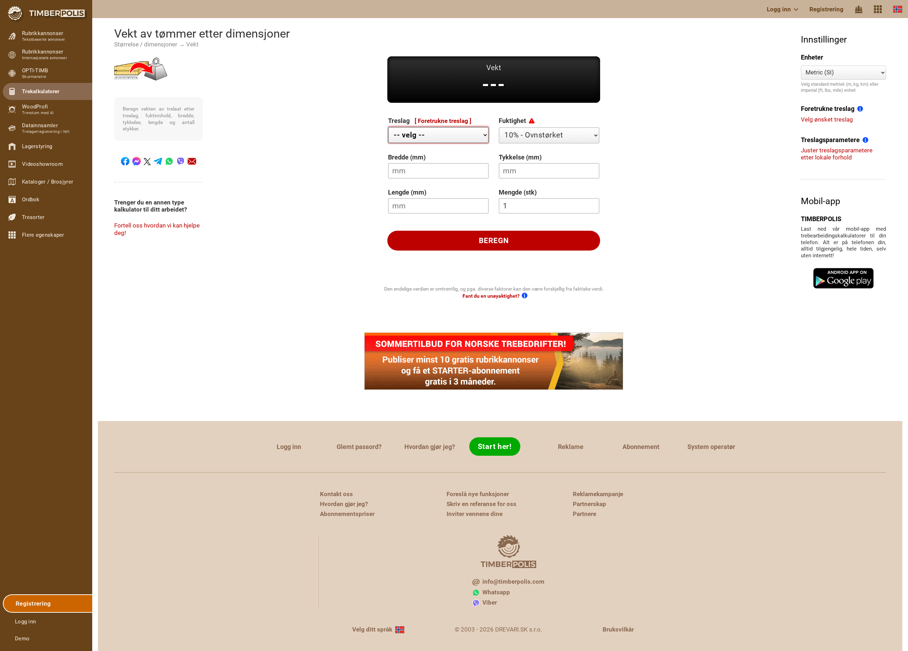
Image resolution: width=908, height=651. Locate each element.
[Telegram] (158, 161)
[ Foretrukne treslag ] (443, 120)
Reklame (570, 446)
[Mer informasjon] (860, 108)
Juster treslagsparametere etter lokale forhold (837, 154)
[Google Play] (843, 278)
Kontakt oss (336, 494)
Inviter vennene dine (475, 513)
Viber (489, 602)
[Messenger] (136, 161)
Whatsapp (496, 592)
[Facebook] (125, 161)
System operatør (711, 446)
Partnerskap (589, 503)
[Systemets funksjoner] (877, 9)
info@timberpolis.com (513, 581)
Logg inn (779, 9)
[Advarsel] (531, 120)
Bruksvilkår (618, 629)
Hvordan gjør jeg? (429, 446)
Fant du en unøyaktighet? (491, 296)
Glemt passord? (359, 446)
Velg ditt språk (372, 629)
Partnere (584, 513)
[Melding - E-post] (192, 161)
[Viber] (180, 161)
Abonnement (640, 446)
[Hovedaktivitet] (858, 9)
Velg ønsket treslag (827, 119)
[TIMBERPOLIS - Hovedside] (46, 13)
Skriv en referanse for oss (481, 503)
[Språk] (897, 9)
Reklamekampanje (598, 494)
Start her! (495, 446)
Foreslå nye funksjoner (478, 494)
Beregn (494, 240)
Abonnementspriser (347, 513)
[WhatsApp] (169, 161)
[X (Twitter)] (147, 161)
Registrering (826, 9)
